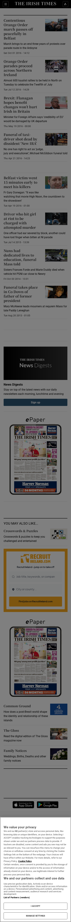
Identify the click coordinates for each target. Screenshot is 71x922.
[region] (35, 869)
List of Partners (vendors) (17, 897)
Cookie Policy (25, 861)
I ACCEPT (35, 906)
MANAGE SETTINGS (35, 916)
